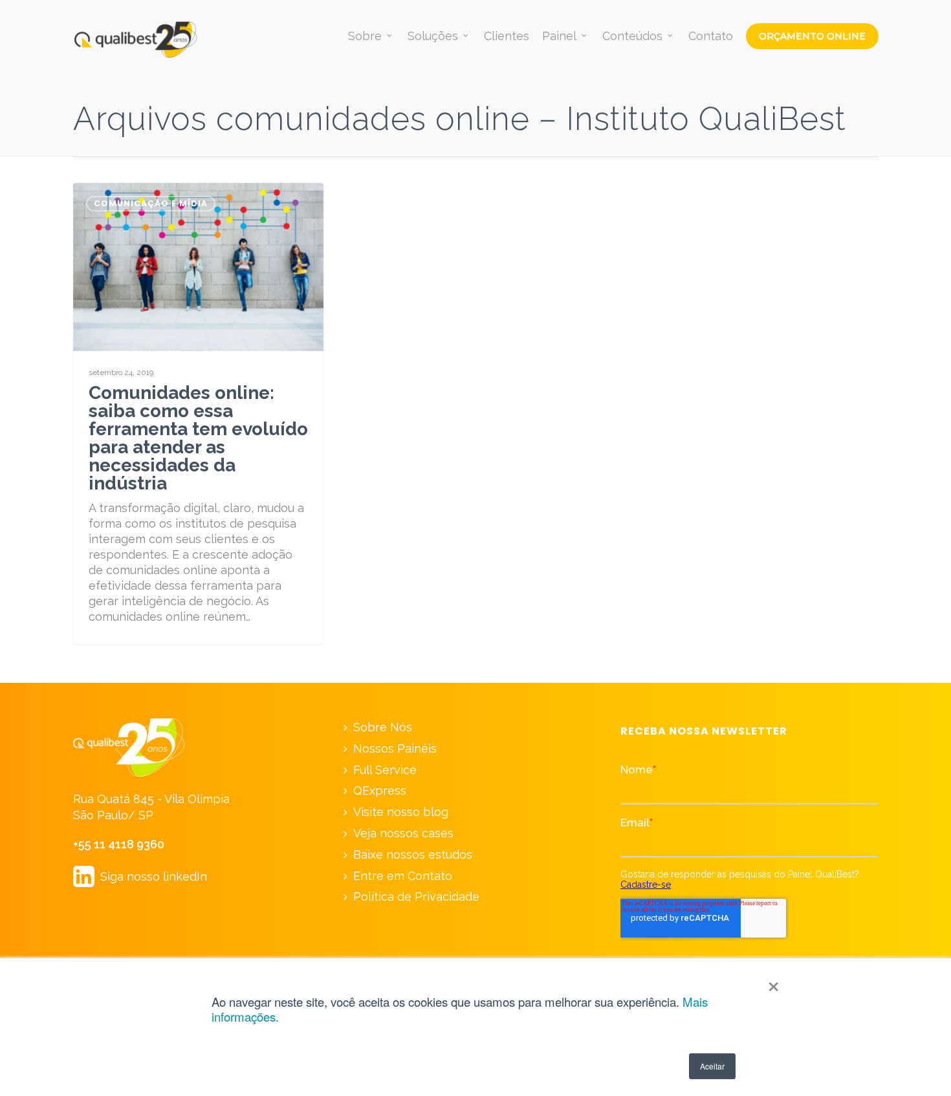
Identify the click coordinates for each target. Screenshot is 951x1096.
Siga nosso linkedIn (140, 876)
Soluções (433, 36)
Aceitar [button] (712, 1065)
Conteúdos (632, 36)
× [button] (773, 982)
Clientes (506, 36)
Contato (710, 36)
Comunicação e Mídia (151, 203)
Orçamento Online (812, 36)
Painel (559, 36)
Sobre (365, 36)
